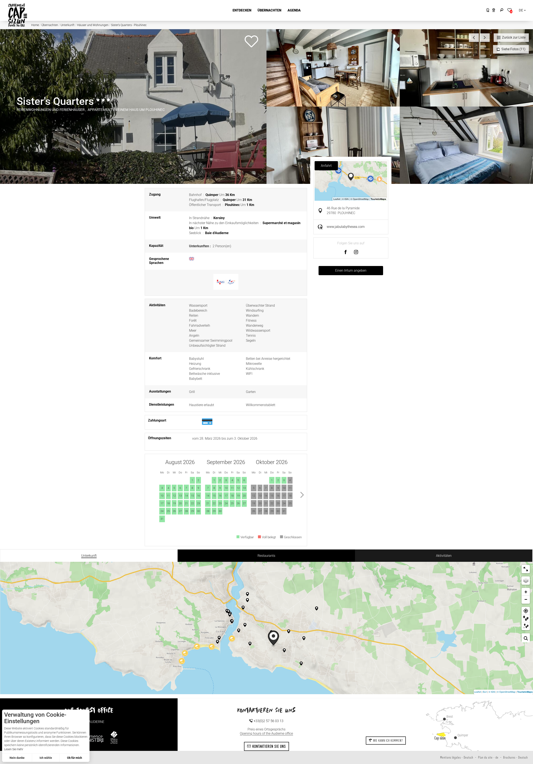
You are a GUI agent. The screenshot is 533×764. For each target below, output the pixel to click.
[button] (241, 10)
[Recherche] (502, 10)
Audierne (96, 722)
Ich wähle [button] (46, 757)
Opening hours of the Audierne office (266, 733)
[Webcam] (496, 11)
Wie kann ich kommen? (387, 740)
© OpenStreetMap (506, 691)
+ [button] (525, 592)
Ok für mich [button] (74, 757)
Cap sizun (440, 738)
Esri (485, 691)
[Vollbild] (525, 569)
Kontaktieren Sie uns (268, 746)
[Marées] (487, 11)
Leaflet (477, 691)
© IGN (492, 691)
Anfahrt (326, 166)
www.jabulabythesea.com (346, 227)
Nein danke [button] (17, 757)
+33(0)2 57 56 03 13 (268, 721)
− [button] (525, 599)
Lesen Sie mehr (13, 749)
